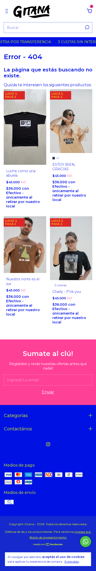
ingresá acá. (83, 532)
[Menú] (7, 11)
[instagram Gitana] (48, 444)
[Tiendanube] (48, 544)
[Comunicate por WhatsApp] (85, 541)
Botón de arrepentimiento (48, 537)
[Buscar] (86, 27)
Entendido (71, 561)
